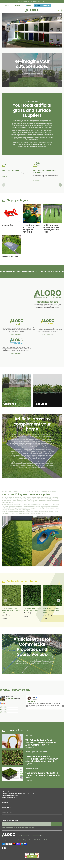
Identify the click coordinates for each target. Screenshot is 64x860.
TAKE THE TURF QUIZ (56, 5)
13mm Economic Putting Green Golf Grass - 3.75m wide (11, 610)
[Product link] (11, 603)
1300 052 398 (13, 796)
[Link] (16, 390)
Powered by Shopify (37, 835)
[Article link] (32, 741)
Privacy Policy (31, 827)
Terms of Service (22, 827)
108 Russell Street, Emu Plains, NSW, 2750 (21, 794)
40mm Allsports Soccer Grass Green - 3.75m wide (51, 610)
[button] (2, 10)
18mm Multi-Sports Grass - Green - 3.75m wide (32, 609)
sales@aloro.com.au (12, 797)
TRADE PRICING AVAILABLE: (32, 1)
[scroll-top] (60, 856)
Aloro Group (26, 835)
